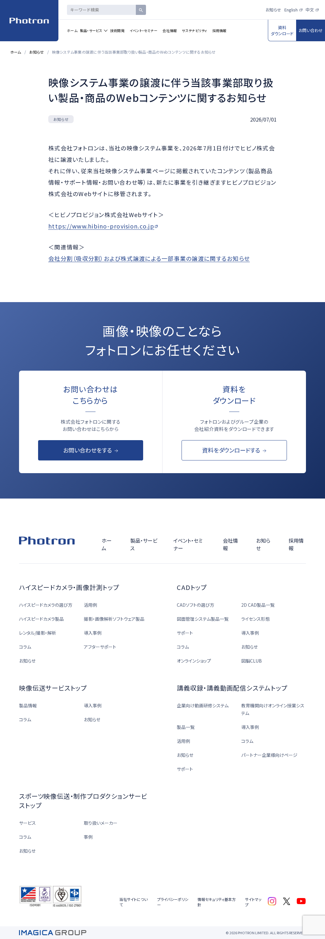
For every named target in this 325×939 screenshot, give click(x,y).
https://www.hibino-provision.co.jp (101, 226)
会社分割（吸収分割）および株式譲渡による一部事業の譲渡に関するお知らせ (149, 258)
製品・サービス (91, 30)
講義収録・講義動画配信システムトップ (232, 687)
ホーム (72, 30)
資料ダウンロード (282, 30)
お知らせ (273, 10)
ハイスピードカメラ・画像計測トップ (69, 587)
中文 (310, 10)
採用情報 (219, 30)
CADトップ (192, 587)
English (291, 10)
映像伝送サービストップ (53, 687)
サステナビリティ (194, 30)
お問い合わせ (311, 30)
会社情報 (169, 30)
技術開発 (117, 30)
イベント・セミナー (143, 30)
